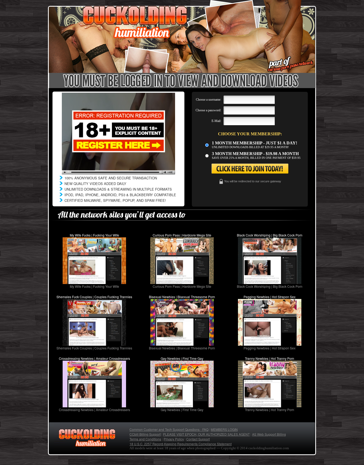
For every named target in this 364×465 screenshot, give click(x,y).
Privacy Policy (174, 439)
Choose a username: (208, 99)
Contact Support (198, 439)
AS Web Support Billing (269, 434)
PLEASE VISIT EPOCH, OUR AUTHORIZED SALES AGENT (206, 434)
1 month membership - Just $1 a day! (254, 143)
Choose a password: (208, 110)
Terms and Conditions (145, 439)
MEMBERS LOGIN (224, 429)
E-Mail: (216, 121)
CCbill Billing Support (145, 434)
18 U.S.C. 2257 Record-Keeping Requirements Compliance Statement (181, 444)
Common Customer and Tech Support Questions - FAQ (169, 429)
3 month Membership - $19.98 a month (255, 153)
